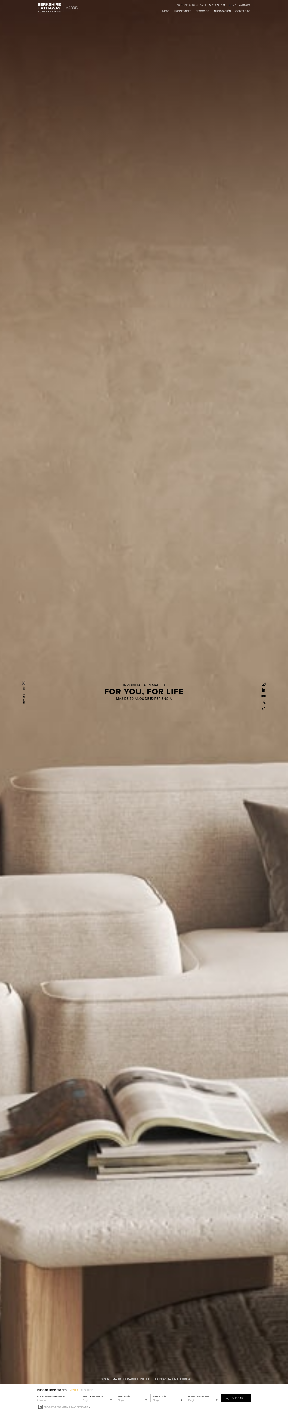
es (182, 5)
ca (201, 5)
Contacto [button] (242, 11)
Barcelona (136, 1379)
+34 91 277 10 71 (216, 5)
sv (189, 5)
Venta (74, 1390)
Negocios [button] (202, 11)
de (186, 5)
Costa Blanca (159, 1379)
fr (193, 5)
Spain (105, 1379)
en (178, 5)
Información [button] (222, 11)
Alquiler (87, 1390)
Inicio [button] (165, 11)
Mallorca (182, 1379)
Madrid (118, 1379)
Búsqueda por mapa (56, 1407)
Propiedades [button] (182, 11)
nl (197, 5)
